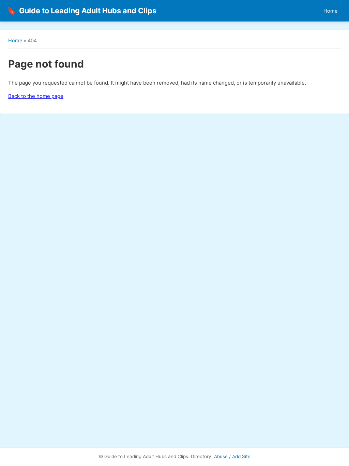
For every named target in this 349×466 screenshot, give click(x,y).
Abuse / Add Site (232, 456)
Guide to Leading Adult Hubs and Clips (81, 10)
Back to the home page (35, 96)
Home (330, 11)
